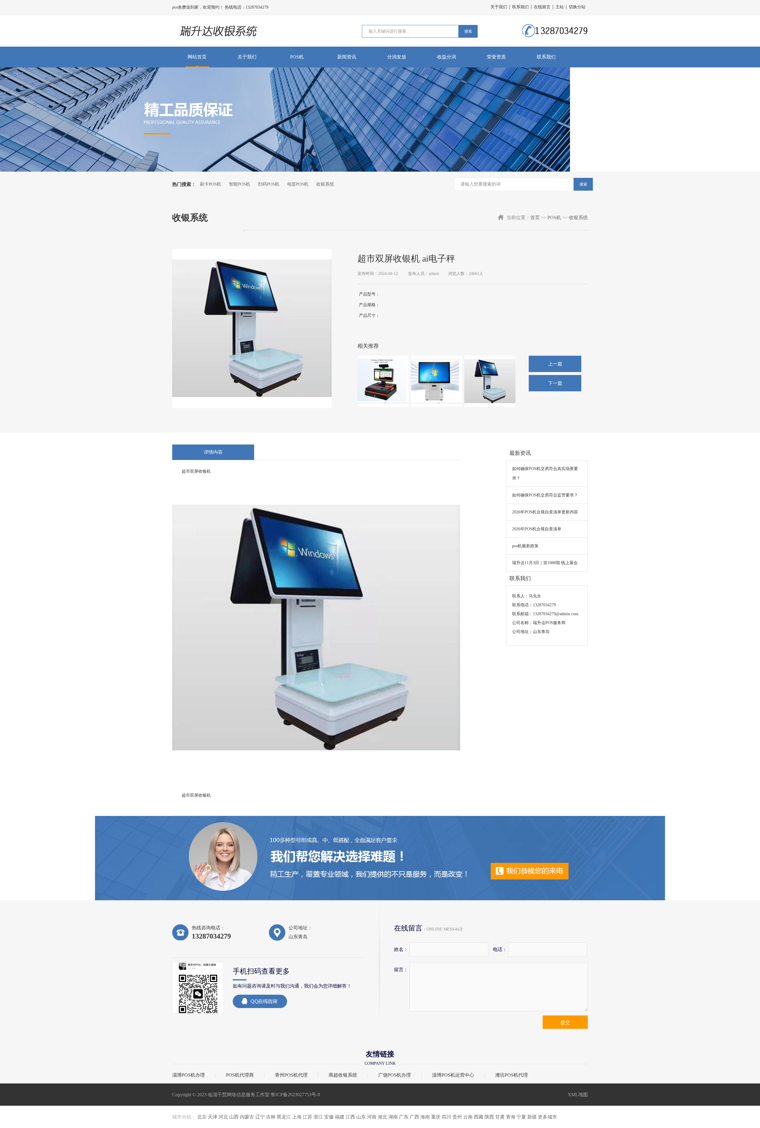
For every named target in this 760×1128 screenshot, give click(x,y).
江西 (350, 1116)
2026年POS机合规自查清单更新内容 (545, 512)
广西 (414, 1116)
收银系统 (325, 184)
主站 (559, 7)
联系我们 (520, 7)
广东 (403, 1116)
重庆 (436, 1116)
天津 (212, 1116)
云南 (468, 1116)
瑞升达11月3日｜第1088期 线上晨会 (545, 563)
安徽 (329, 1116)
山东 (361, 1116)
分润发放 (396, 56)
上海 (297, 1116)
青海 (510, 1116)
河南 (371, 1116)
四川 (446, 1116)
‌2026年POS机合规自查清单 (536, 529)
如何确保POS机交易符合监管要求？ (545, 495)
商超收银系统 (343, 1075)
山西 (234, 1116)
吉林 (271, 1116)
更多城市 (547, 1116)
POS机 (297, 56)
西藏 (478, 1116)
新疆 (532, 1116)
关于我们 (498, 7)
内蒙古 (247, 1116)
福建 (339, 1116)
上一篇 (555, 363)
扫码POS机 (268, 184)
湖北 (382, 1116)
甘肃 (500, 1116)
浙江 (318, 1116)
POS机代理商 (240, 1075)
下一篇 (555, 383)
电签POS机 (297, 184)
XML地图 (578, 1094)
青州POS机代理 (291, 1075)
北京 (202, 1116)
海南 (425, 1116)
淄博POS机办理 (188, 1075)
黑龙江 (284, 1116)
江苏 (307, 1116)
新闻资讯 (346, 56)
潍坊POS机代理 (511, 1075)
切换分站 (577, 7)
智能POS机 (239, 184)
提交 (565, 1022)
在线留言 (542, 7)
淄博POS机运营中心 (453, 1075)
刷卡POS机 (210, 184)
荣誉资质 (496, 56)
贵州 (457, 1116)
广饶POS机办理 (394, 1075)
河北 (223, 1116)
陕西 (489, 1116)
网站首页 (197, 56)
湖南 (393, 1116)
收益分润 (446, 56)
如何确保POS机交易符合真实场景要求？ (545, 473)
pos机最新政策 (525, 546)
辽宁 (260, 1116)
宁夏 (521, 1116)
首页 (535, 217)
